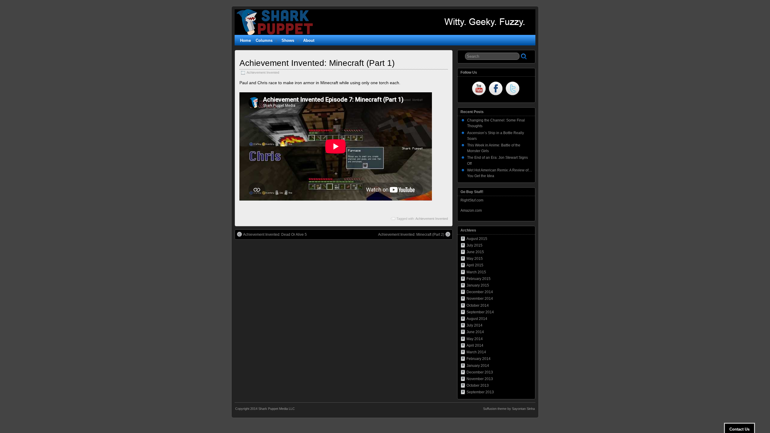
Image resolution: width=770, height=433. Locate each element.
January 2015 (478, 285)
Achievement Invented (263, 72)
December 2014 (480, 292)
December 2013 (480, 372)
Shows (288, 40)
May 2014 (475, 339)
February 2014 (479, 359)
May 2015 (475, 258)
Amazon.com (471, 210)
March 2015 (476, 272)
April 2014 (475, 345)
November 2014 (480, 298)
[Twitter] (512, 89)
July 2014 (474, 325)
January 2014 (478, 366)
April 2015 (475, 265)
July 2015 (474, 245)
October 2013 (478, 385)
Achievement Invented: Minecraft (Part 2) (411, 234)
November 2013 (480, 379)
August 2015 (477, 239)
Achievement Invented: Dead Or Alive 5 (275, 234)
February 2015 (479, 279)
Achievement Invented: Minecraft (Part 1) (317, 63)
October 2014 (478, 305)
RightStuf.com (471, 200)
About (308, 40)
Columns (264, 40)
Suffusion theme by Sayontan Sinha (509, 408)
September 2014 (480, 312)
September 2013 (480, 392)
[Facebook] (495, 89)
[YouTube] (479, 89)
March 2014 (476, 352)
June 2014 (475, 332)
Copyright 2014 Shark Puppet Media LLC (265, 408)
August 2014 (477, 319)
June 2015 (475, 252)
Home (245, 40)
